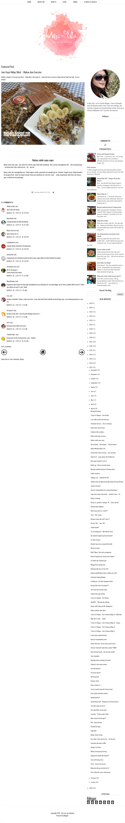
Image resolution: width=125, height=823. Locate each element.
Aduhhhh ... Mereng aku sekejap (100, 602)
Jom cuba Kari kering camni (99, 590)
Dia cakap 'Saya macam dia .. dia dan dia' (103, 739)
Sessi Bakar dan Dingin (104, 263)
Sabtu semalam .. (96, 473)
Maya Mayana (11, 281)
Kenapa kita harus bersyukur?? (100, 585)
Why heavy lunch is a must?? (99, 511)
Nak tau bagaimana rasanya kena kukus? (103, 556)
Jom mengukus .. (95, 656)
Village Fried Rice (96, 747)
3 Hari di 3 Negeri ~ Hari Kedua (100, 415)
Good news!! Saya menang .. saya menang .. (104, 453)
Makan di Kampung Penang (99, 751)
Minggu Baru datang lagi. (98, 565)
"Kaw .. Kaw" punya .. (97, 515)
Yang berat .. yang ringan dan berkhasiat (102, 457)
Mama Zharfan (11, 230)
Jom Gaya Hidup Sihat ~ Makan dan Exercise (21, 72)
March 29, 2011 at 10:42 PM (18, 225)
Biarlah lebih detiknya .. (98, 507)
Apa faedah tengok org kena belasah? (102, 536)
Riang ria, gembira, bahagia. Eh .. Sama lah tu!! (105, 502)
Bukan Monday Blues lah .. (98, 448)
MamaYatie (10, 218)
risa (8, 296)
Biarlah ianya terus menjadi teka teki (101, 544)
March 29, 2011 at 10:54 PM (18, 261)
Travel (75, 2)
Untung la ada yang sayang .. (99, 664)
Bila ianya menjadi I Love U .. (99, 461)
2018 (90, 337)
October (93, 379)
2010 (90, 788)
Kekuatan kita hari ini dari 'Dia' (100, 569)
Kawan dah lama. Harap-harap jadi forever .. (104, 643)
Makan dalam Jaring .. (97, 735)
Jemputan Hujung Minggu (98, 577)
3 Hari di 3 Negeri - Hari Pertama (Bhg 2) (103, 627)
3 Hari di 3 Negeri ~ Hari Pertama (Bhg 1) (103, 631)
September (94, 383)
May (92, 400)
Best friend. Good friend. (98, 428)
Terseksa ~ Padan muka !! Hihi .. (100, 714)
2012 (90, 363)
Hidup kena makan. (102, 221)
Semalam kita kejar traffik (98, 743)
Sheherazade (11, 206)
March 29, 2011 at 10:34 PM (18, 213)
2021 (90, 325)
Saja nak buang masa (97, 760)
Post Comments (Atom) (17, 359)
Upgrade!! (93, 731)
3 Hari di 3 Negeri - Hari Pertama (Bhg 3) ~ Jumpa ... (106, 623)
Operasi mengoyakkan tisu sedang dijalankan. (104, 490)
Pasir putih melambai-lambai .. (100, 693)
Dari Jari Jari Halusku (67, 813)
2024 (91, 312)
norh (8, 322)
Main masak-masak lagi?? (98, 718)
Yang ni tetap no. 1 (102, 194)
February (93, 778)
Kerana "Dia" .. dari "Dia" (98, 523)
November (94, 374)
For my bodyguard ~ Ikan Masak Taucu (102, 531)
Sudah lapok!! (95, 527)
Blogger (66, 815)
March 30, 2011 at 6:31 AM (17, 329)
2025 (91, 307)
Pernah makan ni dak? (103, 249)
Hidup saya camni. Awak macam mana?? (109, 276)
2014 (90, 354)
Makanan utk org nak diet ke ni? (100, 768)
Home (29, 2)
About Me (41, 2)
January (93, 782)
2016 (90, 346)
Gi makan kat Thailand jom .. (99, 560)
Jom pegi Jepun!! (95, 673)
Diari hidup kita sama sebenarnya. (101, 772)
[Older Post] (82, 354)
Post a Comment (6, 346)
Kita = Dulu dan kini (96, 722)
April (92, 404)
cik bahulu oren (11, 266)
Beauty (53, 2)
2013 (90, 359)
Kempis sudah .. (95, 681)
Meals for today (95, 548)
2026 (91, 303)
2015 (90, 350)
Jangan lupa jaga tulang (98, 594)
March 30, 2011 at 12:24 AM (17, 275)
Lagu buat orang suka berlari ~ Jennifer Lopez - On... (106, 494)
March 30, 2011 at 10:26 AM (17, 341)
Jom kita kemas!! (95, 668)
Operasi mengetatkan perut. (99, 639)
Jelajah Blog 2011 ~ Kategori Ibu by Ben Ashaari (105, 702)
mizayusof (10, 310)
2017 (90, 342)
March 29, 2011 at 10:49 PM (18, 237)
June (92, 396)
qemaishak (10, 254)
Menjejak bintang (96, 411)
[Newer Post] (4, 354)
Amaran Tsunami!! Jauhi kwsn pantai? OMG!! (103, 648)
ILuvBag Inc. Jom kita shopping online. (102, 581)
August (93, 387)
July (92, 391)
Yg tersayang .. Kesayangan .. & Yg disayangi (103, 444)
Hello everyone (91, 167)
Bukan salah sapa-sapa (97, 440)
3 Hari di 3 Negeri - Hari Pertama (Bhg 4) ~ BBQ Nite (106, 614)
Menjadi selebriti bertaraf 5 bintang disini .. (109, 207)
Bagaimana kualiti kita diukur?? (100, 756)
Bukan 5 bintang (95, 498)
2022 (91, 320)
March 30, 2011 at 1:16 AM (17, 290)
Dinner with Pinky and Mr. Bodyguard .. (102, 606)
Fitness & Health (90, 2)
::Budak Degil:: (11, 334)
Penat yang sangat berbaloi (99, 635)
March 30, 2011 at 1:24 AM (17, 305)
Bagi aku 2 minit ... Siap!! (98, 619)
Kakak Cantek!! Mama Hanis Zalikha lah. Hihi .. (104, 573)
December (94, 370)
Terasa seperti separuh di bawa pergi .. (102, 689)
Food (64, 2)
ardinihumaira (11, 242)
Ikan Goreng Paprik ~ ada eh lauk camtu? (103, 652)
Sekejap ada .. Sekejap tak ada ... (100, 477)
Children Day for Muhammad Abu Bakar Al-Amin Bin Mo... (107, 482)
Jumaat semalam (96, 486)
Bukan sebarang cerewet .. (98, 436)
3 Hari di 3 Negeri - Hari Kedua (100, 598)
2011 (90, 367)
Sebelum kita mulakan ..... (98, 432)
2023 (91, 316)
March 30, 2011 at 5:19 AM (17, 317)
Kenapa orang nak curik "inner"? (100, 519)
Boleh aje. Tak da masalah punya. (101, 465)
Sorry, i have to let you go (98, 764)
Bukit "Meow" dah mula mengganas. (101, 552)
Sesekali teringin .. (96, 726)
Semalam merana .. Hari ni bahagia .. (102, 424)
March (93, 408)
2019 (90, 333)
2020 (91, 329)
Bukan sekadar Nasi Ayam (98, 610)
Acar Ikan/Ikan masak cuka (98, 710)
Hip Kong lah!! (95, 677)
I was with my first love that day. (100, 419)
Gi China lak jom (95, 540)
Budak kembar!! (95, 697)
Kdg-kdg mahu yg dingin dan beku (101, 660)
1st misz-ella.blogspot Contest (105, 154)
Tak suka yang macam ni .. (98, 706)
